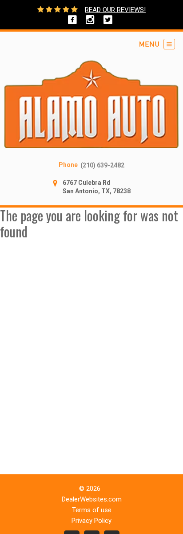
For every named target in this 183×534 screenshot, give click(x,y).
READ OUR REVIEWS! (115, 10)
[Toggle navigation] (157, 44)
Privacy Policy (91, 521)
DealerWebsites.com (92, 499)
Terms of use (91, 510)
